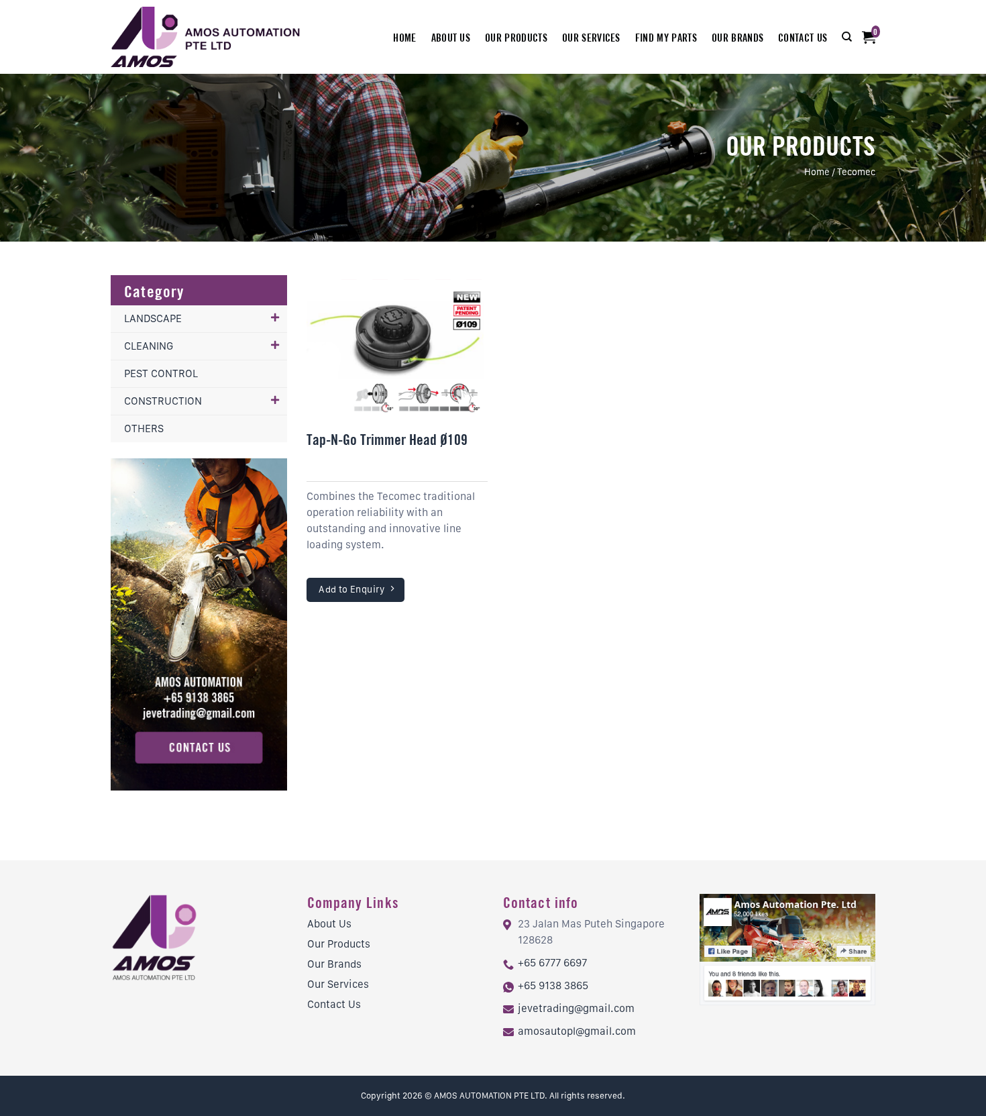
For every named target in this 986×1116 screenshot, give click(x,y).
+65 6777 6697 (552, 962)
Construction (163, 401)
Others (144, 428)
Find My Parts (666, 37)
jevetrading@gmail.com (576, 1008)
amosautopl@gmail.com (577, 1031)
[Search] (847, 37)
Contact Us (802, 37)
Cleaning (148, 346)
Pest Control (161, 373)
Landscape (153, 318)
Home (404, 37)
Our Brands (737, 37)
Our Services (591, 37)
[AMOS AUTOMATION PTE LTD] (207, 37)
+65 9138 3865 (553, 985)
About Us (451, 37)
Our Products (516, 37)
